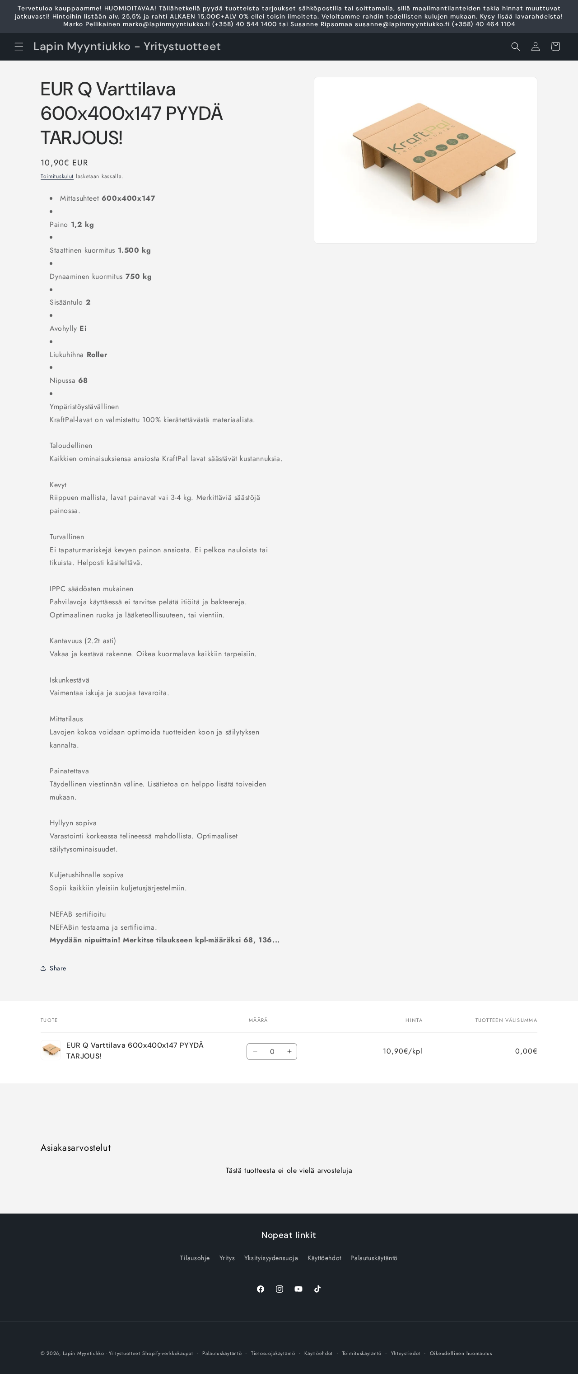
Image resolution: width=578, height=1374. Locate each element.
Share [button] (58, 968)
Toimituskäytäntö (362, 1353)
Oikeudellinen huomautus (461, 1353)
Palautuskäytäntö (374, 1257)
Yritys (227, 1257)
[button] (19, 46)
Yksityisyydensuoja (271, 1257)
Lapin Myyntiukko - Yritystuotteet (101, 1353)
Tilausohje (195, 1257)
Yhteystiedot (405, 1353)
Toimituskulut (57, 176)
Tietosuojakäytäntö (273, 1353)
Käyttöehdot (324, 1257)
